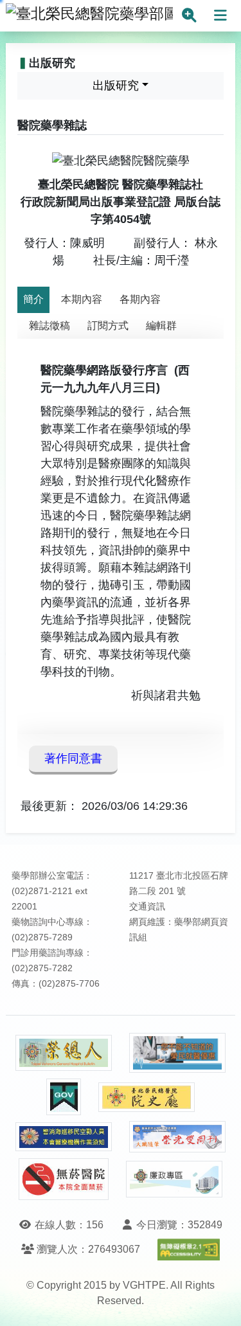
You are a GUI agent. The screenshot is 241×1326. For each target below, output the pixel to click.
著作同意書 (73, 758)
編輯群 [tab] (161, 325)
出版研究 (116, 85)
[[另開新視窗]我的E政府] (63, 1097)
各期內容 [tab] (140, 299)
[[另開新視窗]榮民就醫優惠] (177, 1053)
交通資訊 (147, 906)
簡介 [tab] (33, 299)
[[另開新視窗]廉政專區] (174, 1179)
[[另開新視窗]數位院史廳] (146, 1097)
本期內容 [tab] (81, 299)
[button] (219, 1303)
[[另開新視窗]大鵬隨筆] (177, 1136)
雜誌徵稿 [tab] (49, 325)
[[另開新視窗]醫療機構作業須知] (63, 1136)
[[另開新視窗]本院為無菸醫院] (64, 1179)
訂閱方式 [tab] (108, 325)
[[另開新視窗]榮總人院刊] (63, 1053)
